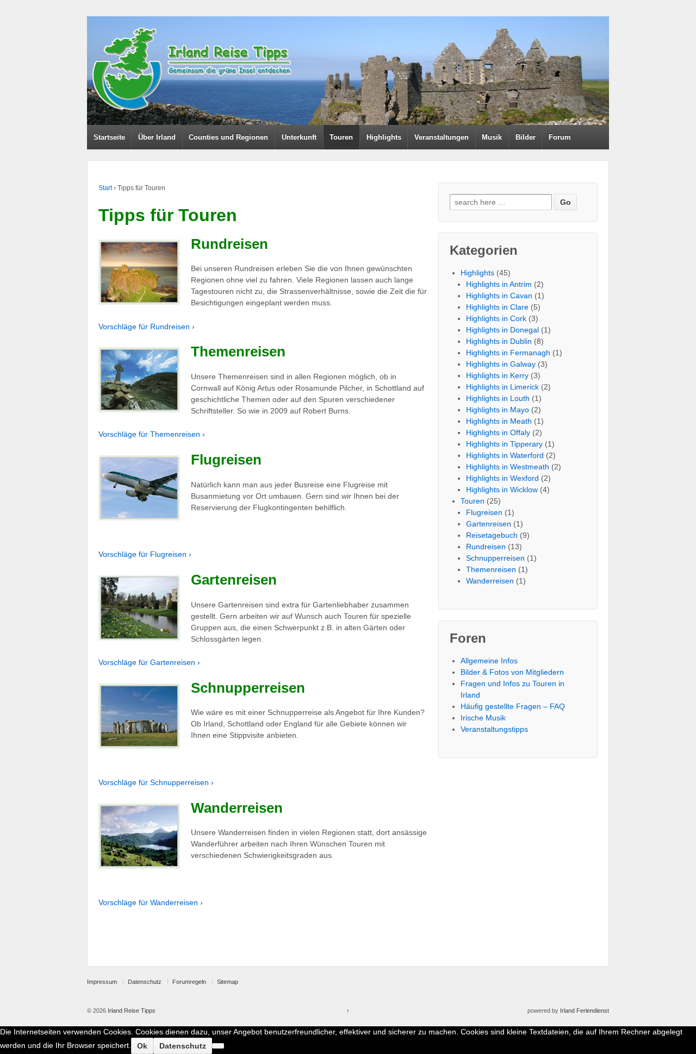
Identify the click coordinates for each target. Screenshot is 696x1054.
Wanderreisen (490, 580)
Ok (142, 1046)
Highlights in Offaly (498, 432)
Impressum (102, 981)
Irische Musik (483, 717)
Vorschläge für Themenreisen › (151, 434)
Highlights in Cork (496, 318)
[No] (218, 1046)
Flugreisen (484, 512)
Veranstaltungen (441, 137)
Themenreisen (491, 569)
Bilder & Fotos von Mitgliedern (512, 672)
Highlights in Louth (498, 398)
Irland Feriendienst (584, 1010)
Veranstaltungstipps (494, 729)
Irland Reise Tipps (131, 1010)
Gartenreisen (488, 523)
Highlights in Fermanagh (508, 352)
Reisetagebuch (492, 535)
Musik (492, 137)
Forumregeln (189, 981)
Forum (560, 137)
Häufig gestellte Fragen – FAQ (513, 706)
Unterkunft (299, 137)
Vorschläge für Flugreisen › (144, 554)
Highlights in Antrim (499, 284)
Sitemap (227, 981)
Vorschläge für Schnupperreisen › (156, 782)
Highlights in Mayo (497, 409)
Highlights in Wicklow (502, 489)
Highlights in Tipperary (504, 444)
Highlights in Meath (499, 421)
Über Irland (157, 137)
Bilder (525, 137)
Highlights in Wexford (502, 478)
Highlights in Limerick (502, 386)
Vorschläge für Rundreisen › (146, 326)
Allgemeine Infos (489, 660)
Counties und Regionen (228, 137)
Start (105, 188)
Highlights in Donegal (502, 329)
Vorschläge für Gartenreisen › (149, 662)
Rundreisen (486, 546)
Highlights (383, 137)
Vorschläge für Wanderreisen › (150, 902)
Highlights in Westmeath (507, 466)
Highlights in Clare (497, 307)
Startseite (109, 137)
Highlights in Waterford (505, 455)
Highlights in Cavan (499, 295)
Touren (341, 137)
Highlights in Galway (501, 364)
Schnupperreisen (495, 558)
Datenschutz (144, 981)
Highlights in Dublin (499, 341)
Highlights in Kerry (497, 375)
